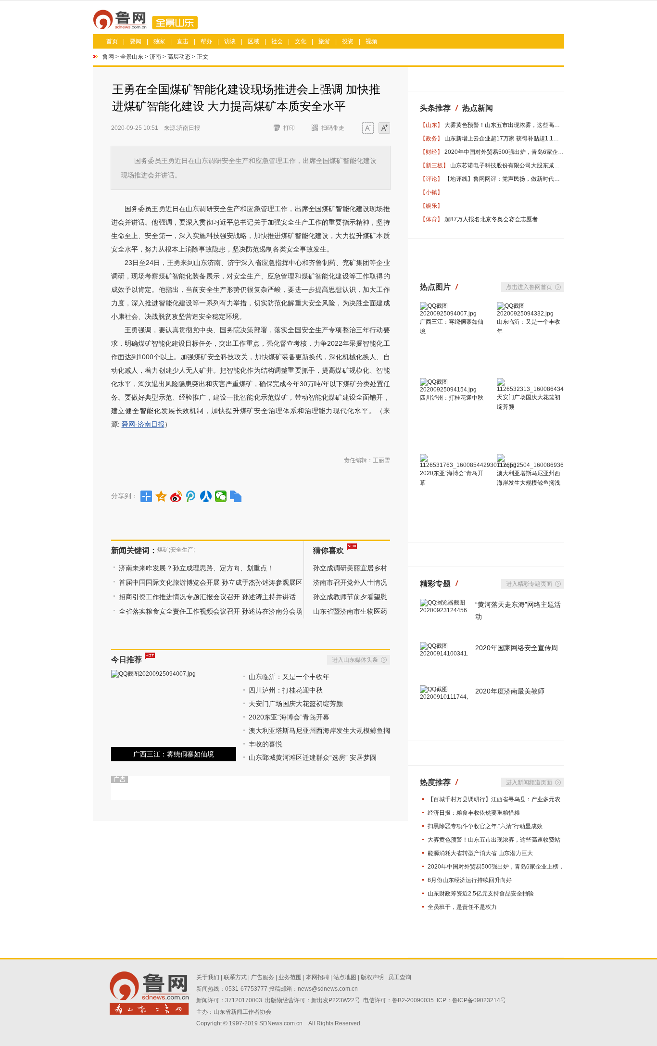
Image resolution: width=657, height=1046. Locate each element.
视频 (371, 41)
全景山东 (131, 56)
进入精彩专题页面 (529, 583)
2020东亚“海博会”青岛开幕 (289, 717)
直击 (183, 41)
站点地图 (344, 977)
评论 (431, 179)
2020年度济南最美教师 (509, 691)
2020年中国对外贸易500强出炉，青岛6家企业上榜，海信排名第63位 (533, 152)
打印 (289, 128)
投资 (348, 41)
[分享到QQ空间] (161, 496)
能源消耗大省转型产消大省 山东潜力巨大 (480, 853)
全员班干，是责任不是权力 (462, 907)
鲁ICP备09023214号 (479, 1000)
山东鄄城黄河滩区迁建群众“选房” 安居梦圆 (313, 757)
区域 (253, 41)
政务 (431, 138)
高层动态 (178, 56)
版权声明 (372, 977)
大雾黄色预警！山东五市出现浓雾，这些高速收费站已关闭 (519, 125)
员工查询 (399, 977)
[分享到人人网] (206, 496)
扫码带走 (332, 128)
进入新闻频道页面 (529, 782)
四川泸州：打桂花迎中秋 (286, 690)
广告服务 (262, 977)
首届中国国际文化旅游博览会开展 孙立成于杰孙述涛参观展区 (211, 582)
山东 (431, 125)
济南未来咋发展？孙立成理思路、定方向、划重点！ (196, 568)
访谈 (230, 41)
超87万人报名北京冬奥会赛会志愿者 (491, 219)
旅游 (324, 41)
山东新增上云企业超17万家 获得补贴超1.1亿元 (504, 138)
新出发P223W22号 (335, 1000)
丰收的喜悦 (265, 744)
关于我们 (207, 977)
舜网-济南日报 (143, 424)
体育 (431, 219)
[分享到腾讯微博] (191, 496)
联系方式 (235, 977)
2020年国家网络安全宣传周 (516, 648)
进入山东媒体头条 (355, 659)
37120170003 (243, 1000)
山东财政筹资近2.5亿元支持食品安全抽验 (481, 893)
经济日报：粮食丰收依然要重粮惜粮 (474, 812)
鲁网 (108, 56)
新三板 (434, 165)
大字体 (384, 129)
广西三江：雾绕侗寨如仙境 (173, 754)
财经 (431, 152)
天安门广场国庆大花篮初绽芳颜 (296, 703)
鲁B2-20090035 (413, 1000)
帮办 (206, 41)
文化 (300, 41)
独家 (159, 41)
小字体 (368, 129)
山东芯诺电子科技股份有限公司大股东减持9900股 (514, 165)
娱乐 (431, 205)
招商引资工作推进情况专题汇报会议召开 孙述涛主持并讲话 (207, 597)
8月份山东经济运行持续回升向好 (470, 880)
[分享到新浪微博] (176, 496)
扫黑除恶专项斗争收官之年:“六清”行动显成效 (485, 826)
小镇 (431, 192)
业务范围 (290, 977)
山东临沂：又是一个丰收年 (289, 677)
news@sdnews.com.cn (328, 988)
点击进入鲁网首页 (529, 287)
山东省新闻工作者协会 (242, 1011)
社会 (277, 41)
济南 (155, 56)
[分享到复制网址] (236, 496)
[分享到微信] (221, 496)
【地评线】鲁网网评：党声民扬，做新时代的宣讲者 (510, 179)
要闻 (135, 41)
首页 (112, 41)
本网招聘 (317, 977)
